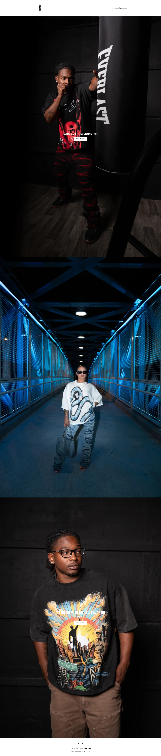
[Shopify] (88, 748)
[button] (119, 8)
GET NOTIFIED (80, 139)
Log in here (87, 751)
